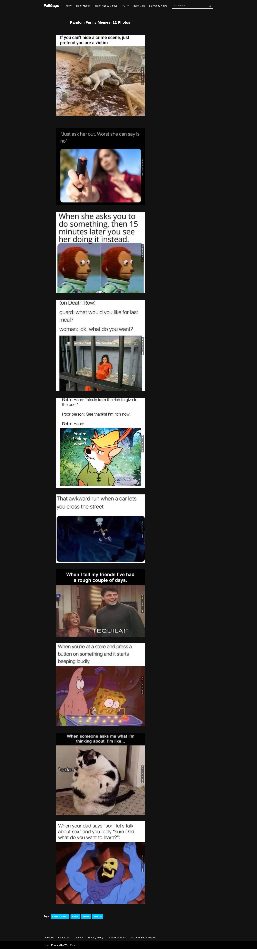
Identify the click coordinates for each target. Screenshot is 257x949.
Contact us (64, 937)
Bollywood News (158, 5)
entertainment (60, 917)
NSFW (125, 5)
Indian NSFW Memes (106, 5)
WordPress (70, 945)
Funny (68, 5)
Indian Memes (83, 5)
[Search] (210, 6)
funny (75, 917)
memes (86, 917)
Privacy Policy (95, 937)
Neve (46, 945)
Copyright (79, 937)
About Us (49, 937)
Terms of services (116, 937)
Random (98, 917)
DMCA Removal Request (143, 937)
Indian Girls (139, 5)
